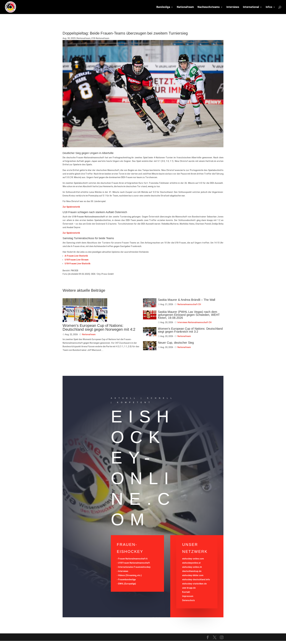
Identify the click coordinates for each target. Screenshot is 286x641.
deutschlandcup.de (191, 571)
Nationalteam (185, 7)
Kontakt (186, 592)
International (251, 7)
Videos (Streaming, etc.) (130, 575)
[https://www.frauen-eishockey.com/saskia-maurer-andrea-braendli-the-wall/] (149, 302)
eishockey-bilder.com (192, 575)
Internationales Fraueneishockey (134, 567)
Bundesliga (163, 7)
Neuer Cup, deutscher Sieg (176, 342)
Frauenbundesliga (127, 579)
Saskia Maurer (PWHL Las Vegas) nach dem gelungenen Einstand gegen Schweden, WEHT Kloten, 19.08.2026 (189, 314)
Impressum (187, 596)
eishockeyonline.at (191, 563)
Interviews (232, 7)
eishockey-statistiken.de (194, 583)
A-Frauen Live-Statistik (76, 256)
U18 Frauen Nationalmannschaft (134, 563)
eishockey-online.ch (192, 567)
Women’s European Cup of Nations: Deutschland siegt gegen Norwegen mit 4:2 (99, 327)
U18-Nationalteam (100, 38)
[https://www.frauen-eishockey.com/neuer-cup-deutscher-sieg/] (149, 345)
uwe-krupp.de (189, 588)
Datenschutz (188, 600)
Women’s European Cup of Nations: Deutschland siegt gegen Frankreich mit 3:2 (190, 330)
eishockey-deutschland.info (196, 579)
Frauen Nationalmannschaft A (132, 558)
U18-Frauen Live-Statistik (77, 263)
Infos (269, 7)
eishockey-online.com (193, 558)
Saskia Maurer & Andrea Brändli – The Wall (186, 299)
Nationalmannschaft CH (189, 304)
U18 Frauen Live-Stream (76, 259)
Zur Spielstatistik (71, 207)
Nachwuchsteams (209, 7)
